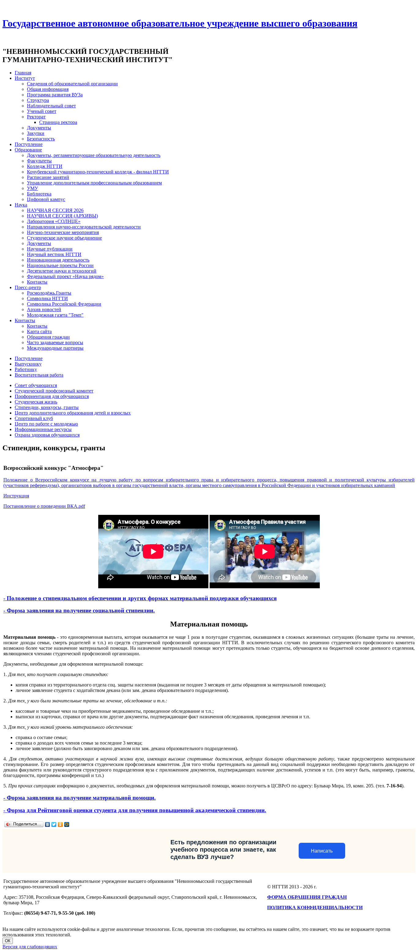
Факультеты (39, 160)
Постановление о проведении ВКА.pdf (44, 506)
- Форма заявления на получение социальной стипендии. (79, 610)
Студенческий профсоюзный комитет (54, 390)
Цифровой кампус (46, 199)
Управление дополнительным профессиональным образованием (94, 182)
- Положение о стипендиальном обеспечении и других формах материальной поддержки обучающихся (140, 598)
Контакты (37, 281)
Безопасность (41, 138)
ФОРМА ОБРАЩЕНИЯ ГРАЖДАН (307, 897)
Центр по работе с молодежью (46, 423)
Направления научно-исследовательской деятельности (84, 226)
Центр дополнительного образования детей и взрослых (73, 412)
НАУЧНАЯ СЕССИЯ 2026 (55, 210)
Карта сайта (39, 331)
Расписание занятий (48, 177)
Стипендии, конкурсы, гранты (47, 407)
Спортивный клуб (34, 418)
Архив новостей (44, 309)
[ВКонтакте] (47, 824)
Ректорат (36, 116)
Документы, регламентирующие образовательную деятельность (93, 155)
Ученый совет (41, 111)
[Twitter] (54, 824)
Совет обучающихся (36, 385)
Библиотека (39, 193)
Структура (38, 100)
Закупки (35, 133)
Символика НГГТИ (47, 298)
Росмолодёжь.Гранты (49, 293)
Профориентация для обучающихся (52, 396)
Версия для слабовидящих (29, 946)
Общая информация (48, 89)
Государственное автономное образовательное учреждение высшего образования (179, 23)
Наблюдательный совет (51, 105)
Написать (322, 850)
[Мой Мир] (67, 824)
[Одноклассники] (60, 824)
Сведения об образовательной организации (72, 83)
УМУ (32, 188)
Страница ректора (58, 122)
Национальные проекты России (60, 265)
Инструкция (16, 495)
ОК (7, 941)
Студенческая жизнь (36, 401)
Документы (39, 127)
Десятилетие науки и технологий (61, 270)
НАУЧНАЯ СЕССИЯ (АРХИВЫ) (62, 215)
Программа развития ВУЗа (55, 94)
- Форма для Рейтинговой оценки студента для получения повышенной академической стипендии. (134, 810)
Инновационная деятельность (58, 259)
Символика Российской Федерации (64, 304)
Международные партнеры (55, 348)
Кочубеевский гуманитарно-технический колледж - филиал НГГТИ (98, 171)
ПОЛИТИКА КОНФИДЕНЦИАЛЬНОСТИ (315, 907)
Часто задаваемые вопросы (55, 342)
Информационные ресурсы (43, 429)
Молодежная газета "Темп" (55, 315)
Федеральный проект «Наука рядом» (65, 276)
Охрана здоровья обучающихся (47, 434)
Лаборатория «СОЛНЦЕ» (53, 221)
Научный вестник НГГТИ (54, 254)
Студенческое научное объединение (64, 237)
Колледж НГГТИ (44, 166)
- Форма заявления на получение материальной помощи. (79, 797)
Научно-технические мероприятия (63, 232)
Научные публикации (50, 248)
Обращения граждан (48, 337)
